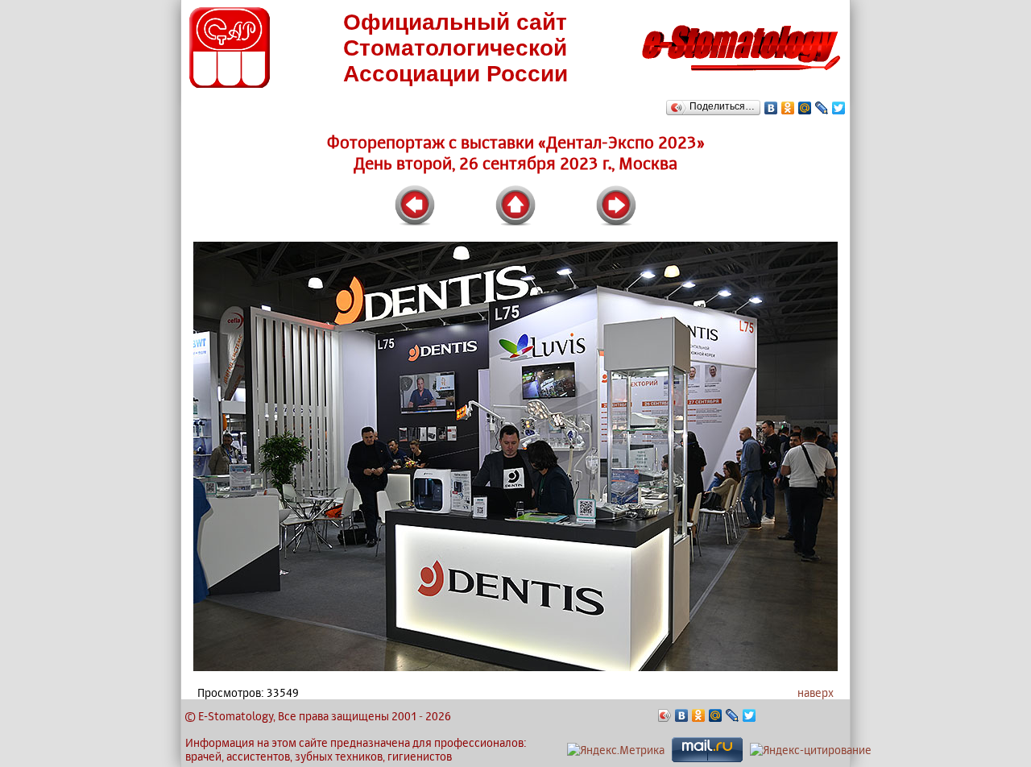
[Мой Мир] (805, 107)
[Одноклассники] (788, 107)
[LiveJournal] (822, 107)
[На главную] (741, 75)
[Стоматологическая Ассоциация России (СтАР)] (229, 83)
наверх (815, 692)
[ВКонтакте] (771, 107)
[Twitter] (838, 107)
